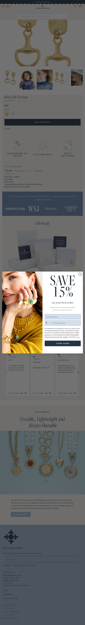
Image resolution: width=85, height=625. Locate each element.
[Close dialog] (80, 274)
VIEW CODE (63, 343)
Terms (78, 337)
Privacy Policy (71, 337)
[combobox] (48, 322)
